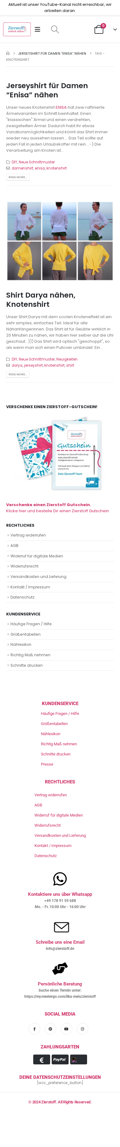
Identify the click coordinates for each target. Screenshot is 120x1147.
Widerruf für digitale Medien (36, 556)
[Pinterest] (50, 1029)
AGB (14, 545)
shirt (70, 365)
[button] (55, 29)
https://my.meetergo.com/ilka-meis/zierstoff (60, 996)
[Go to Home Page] (8, 53)
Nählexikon (20, 644)
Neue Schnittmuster (37, 162)
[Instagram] (82, 1029)
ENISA (61, 107)
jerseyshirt (33, 365)
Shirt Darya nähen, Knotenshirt (40, 299)
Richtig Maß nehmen (30, 654)
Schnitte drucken (26, 665)
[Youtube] (66, 1029)
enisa (40, 168)
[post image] (60, 241)
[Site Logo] (17, 29)
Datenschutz (22, 597)
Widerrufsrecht (24, 566)
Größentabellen (25, 634)
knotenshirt (56, 168)
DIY (14, 162)
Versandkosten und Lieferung (38, 576)
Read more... (18, 177)
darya (17, 365)
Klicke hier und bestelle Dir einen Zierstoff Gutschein (57, 508)
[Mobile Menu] (39, 29)
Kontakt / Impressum (30, 587)
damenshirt (22, 168)
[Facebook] (34, 1029)
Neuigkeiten (67, 359)
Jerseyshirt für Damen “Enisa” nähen (47, 90)
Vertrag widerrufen (28, 535)
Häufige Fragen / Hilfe (31, 623)
